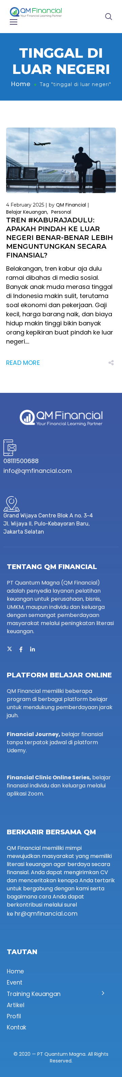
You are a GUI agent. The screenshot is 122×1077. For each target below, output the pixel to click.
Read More (23, 362)
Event (14, 983)
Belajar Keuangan (26, 212)
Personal (61, 212)
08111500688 (21, 461)
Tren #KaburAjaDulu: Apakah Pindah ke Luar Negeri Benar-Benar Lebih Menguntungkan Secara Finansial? (59, 237)
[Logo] (36, 12)
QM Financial (71, 204)
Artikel (15, 1005)
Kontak (16, 1028)
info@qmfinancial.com (37, 470)
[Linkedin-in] (32, 649)
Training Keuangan (34, 994)
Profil (14, 1017)
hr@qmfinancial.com (46, 913)
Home (20, 84)
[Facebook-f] (21, 649)
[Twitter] (9, 649)
